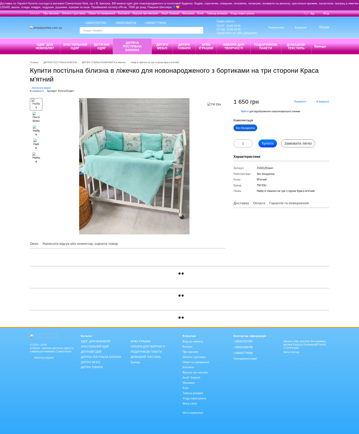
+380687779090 (155, 22)
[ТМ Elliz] (214, 104)
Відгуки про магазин (145, 13)
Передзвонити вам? (245, 358)
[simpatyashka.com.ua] (43, 335)
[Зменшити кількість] (237, 143)
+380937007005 (95, 22)
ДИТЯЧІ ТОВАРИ (184, 46)
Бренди (320, 46)
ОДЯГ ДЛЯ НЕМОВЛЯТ (45, 46)
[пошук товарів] (200, 30)
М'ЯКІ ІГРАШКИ (206, 46)
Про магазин (51, 13)
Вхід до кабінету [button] (193, 341)
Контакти (123, 13)
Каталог (35, 13)
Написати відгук (41, 87)
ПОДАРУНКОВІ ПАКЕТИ (265, 46)
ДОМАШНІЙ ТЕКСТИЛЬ (296, 46)
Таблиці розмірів (217, 13)
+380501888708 (125, 22)
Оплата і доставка (73, 13)
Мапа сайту (190, 403)
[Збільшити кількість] (249, 143)
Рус (306, 13)
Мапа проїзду (291, 352)
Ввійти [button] (245, 111)
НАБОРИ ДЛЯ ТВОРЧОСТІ (233, 46)
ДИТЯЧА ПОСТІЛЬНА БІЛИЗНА (132, 46)
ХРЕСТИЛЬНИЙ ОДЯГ (75, 46)
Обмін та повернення (102, 13)
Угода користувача (242, 13)
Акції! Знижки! (170, 13)
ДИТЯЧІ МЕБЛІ (162, 46)
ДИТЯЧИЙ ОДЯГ (101, 46)
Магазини (188, 13)
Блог (201, 13)
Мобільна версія (44, 357)
